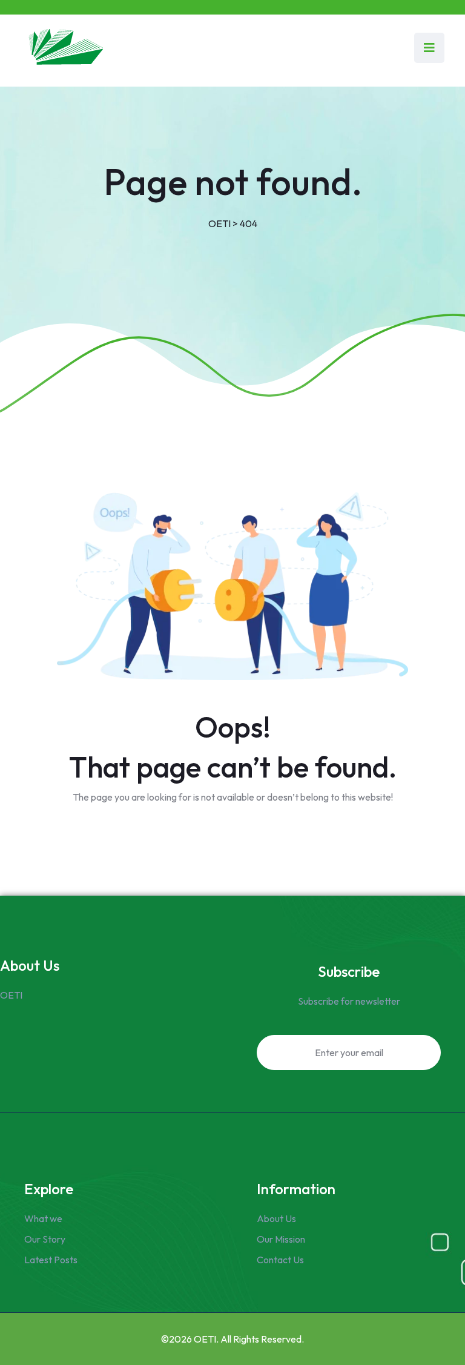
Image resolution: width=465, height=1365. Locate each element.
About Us (276, 1218)
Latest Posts (51, 1260)
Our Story (44, 1239)
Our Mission (281, 1239)
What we (43, 1218)
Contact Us (280, 1260)
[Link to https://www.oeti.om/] (64, 47)
